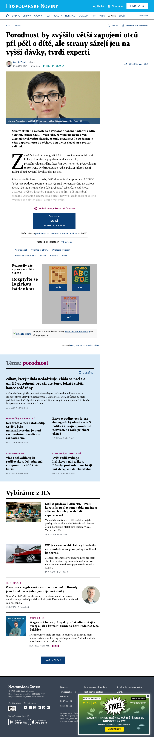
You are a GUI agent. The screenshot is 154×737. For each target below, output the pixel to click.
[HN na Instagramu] (34, 707)
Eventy (120, 692)
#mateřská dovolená (25, 255)
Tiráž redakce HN (68, 692)
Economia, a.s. (27, 691)
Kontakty (64, 687)
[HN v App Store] (39, 722)
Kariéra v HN (66, 701)
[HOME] (7, 16)
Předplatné (137, 6)
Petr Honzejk (13, 583)
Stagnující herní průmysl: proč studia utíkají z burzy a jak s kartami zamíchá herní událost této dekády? (64, 626)
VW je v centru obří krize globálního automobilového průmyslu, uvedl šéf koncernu (70, 549)
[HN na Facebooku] (30, 707)
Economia (64, 697)
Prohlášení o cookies (93, 692)
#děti (64, 255)
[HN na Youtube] (48, 707)
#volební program (61, 249)
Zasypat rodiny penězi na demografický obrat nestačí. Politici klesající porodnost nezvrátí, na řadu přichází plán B (72, 426)
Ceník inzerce (66, 706)
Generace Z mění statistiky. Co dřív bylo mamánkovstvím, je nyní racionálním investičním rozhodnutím (25, 430)
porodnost (35, 363)
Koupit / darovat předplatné (129, 687)
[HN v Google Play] (18, 722)
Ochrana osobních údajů (95, 687)
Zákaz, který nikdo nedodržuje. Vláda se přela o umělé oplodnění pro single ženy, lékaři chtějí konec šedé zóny (45, 384)
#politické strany (39, 249)
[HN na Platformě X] (25, 707)
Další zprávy (53, 660)
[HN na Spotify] (43, 707)
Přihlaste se (66, 242)
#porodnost (21, 249)
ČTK (81, 121)
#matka (54, 255)
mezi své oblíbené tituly (77, 331)
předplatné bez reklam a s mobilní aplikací (56, 233)
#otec (43, 255)
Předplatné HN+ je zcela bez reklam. (85, 345)
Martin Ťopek (20, 62)
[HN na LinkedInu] (39, 707)
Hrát (58, 287)
